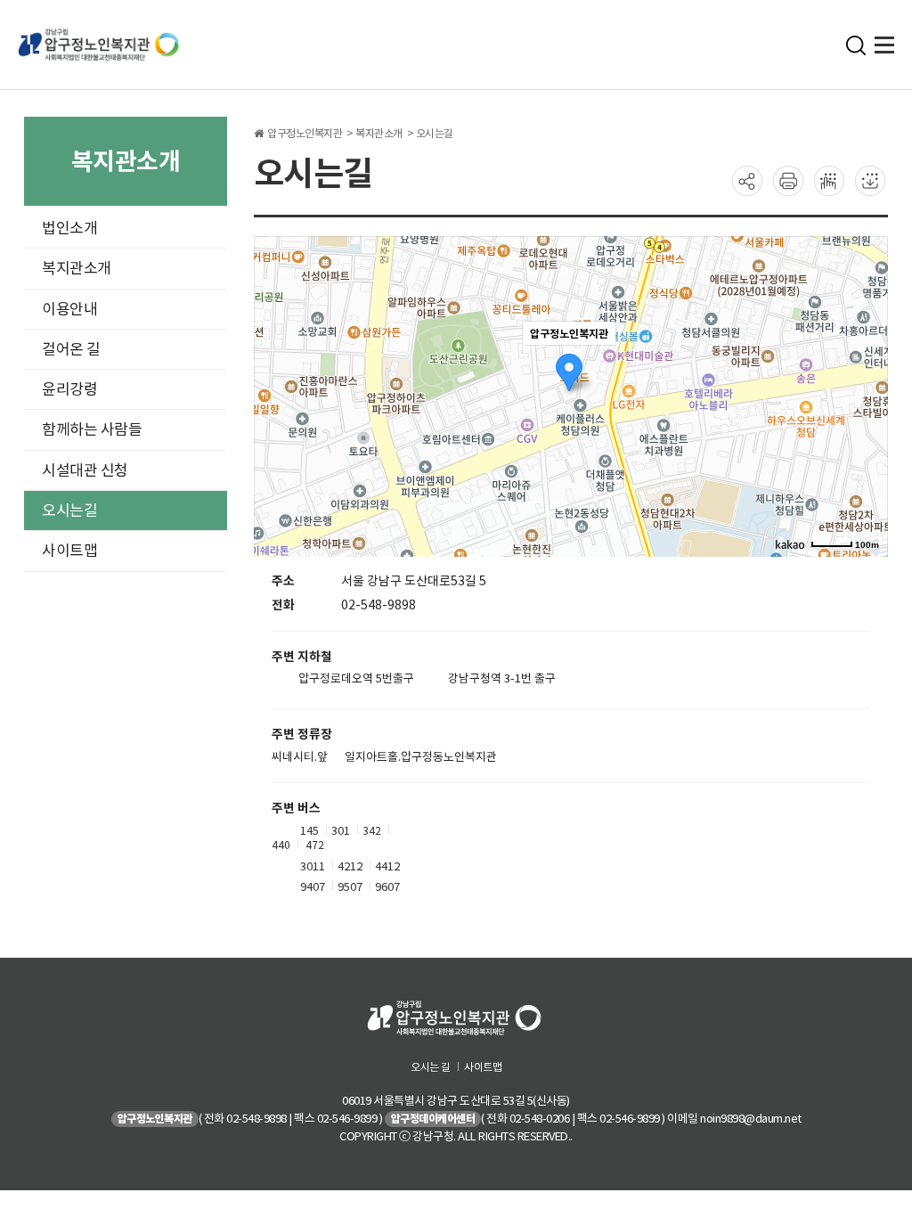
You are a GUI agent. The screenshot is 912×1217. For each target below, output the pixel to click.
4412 (387, 865)
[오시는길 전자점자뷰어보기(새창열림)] (829, 180)
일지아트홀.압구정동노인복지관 (421, 757)
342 (371, 830)
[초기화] (866, 427)
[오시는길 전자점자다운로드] (870, 180)
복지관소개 (76, 268)
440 (281, 845)
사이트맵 (69, 550)
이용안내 (69, 309)
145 (309, 829)
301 (340, 829)
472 (314, 845)
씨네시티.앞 (300, 757)
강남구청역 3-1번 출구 (502, 679)
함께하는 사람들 (92, 429)
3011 (312, 865)
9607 (387, 886)
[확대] (866, 364)
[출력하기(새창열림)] (788, 180)
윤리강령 (69, 389)
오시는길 (69, 510)
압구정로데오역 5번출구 (356, 679)
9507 (350, 886)
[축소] (866, 394)
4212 (350, 865)
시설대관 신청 (85, 470)
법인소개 (69, 228)
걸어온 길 (71, 349)
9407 (312, 886)
